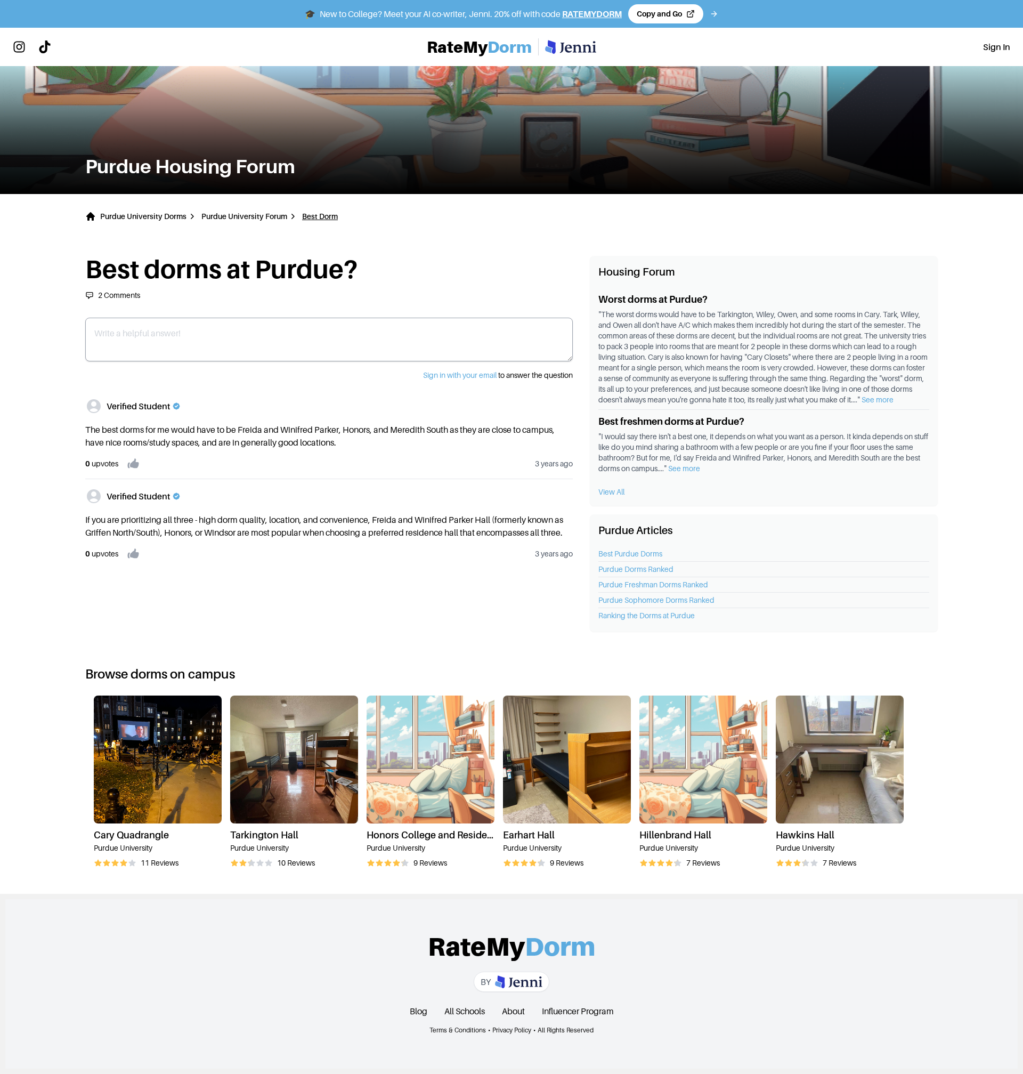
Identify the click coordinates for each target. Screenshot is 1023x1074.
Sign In (996, 47)
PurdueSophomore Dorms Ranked (656, 599)
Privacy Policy (511, 1030)
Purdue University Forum (244, 216)
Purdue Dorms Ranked (635, 569)
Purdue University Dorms (143, 216)
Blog (418, 1011)
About (513, 1011)
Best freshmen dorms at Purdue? (671, 421)
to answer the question (498, 374)
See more (878, 399)
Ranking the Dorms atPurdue (646, 615)
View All (611, 491)
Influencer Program (578, 1011)
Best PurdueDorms (630, 553)
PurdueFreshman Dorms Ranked (653, 584)
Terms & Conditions (457, 1030)
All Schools (464, 1011)
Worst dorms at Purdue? (653, 299)
